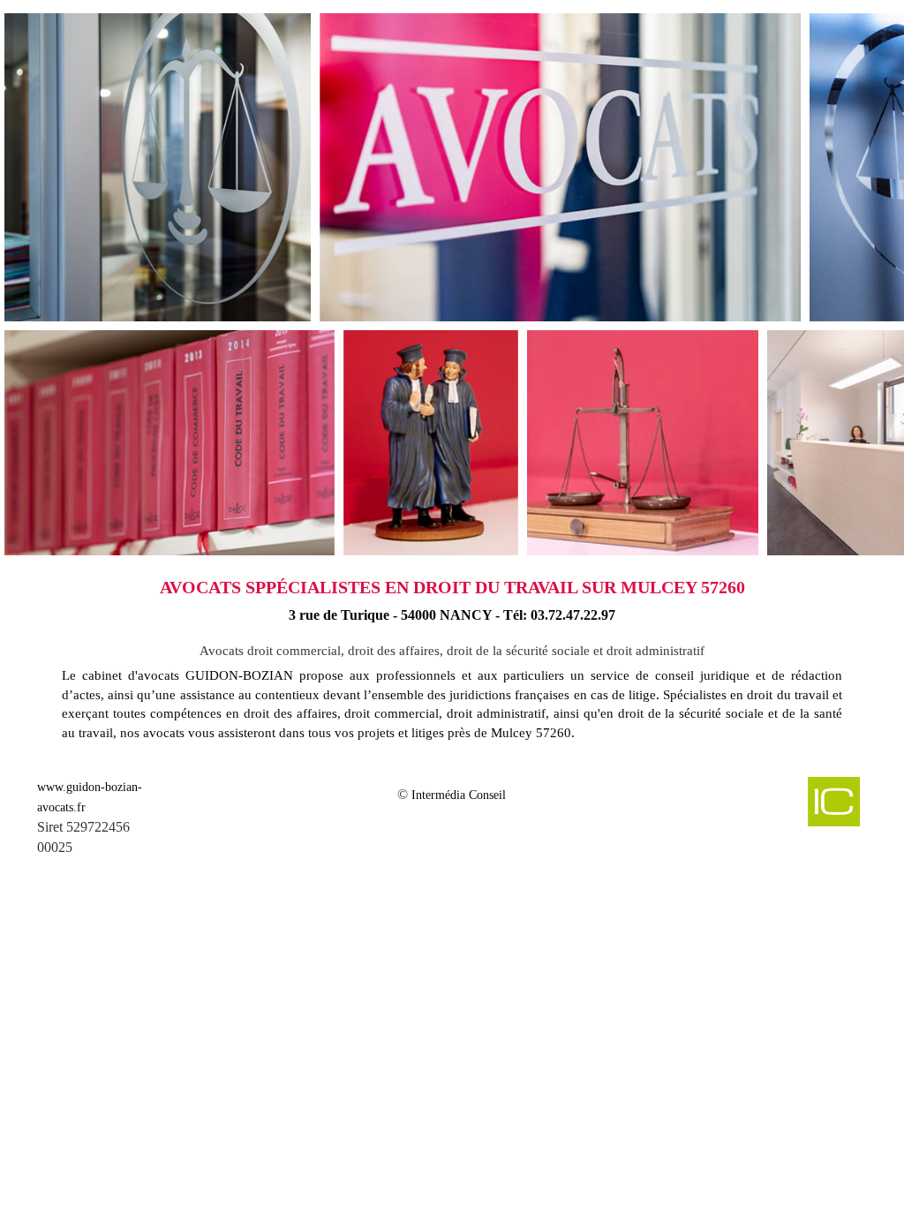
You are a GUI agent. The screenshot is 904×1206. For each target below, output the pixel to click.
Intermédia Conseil (458, 795)
